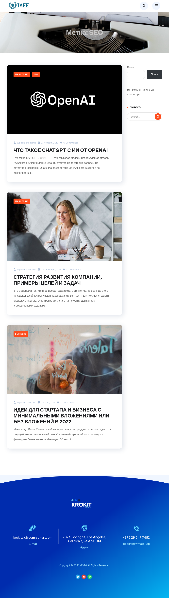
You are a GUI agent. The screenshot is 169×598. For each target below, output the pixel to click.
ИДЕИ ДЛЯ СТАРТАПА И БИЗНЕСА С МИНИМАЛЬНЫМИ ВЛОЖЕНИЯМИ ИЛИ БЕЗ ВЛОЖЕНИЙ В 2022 (61, 416)
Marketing (22, 74)
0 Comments (70, 142)
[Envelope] (84, 577)
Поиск (131, 67)
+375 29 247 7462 (136, 537)
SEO (36, 74)
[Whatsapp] (89, 577)
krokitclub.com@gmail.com (32, 537)
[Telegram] (78, 577)
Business (20, 334)
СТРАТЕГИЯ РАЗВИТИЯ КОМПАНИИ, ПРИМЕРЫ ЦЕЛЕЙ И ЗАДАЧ (58, 280)
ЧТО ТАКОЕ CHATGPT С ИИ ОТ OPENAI (61, 150)
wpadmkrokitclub (26, 142)
